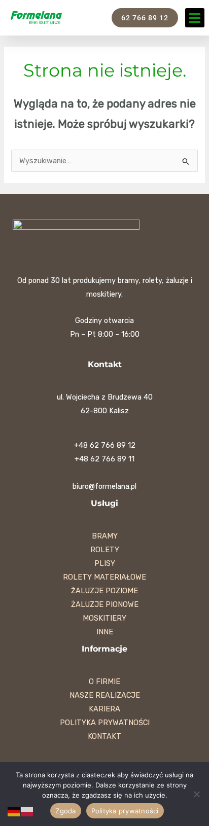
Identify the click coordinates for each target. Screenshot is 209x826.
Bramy (105, 536)
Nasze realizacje (104, 695)
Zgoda (65, 811)
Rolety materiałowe (104, 577)
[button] (194, 17)
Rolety (104, 549)
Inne (104, 631)
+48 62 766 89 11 (104, 458)
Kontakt (104, 736)
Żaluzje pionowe (104, 604)
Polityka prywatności (105, 722)
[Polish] (27, 811)
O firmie (104, 681)
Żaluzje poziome (104, 590)
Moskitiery (104, 618)
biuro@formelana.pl (104, 486)
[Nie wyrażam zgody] (196, 794)
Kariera (104, 708)
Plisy (104, 563)
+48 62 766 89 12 (104, 445)
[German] (14, 811)
